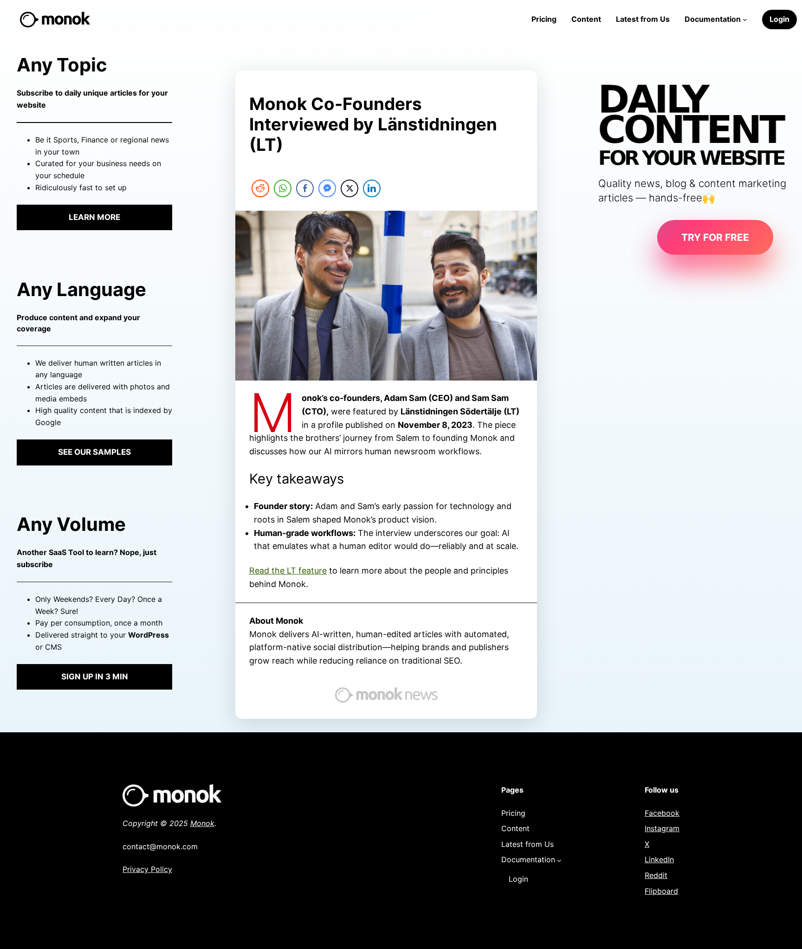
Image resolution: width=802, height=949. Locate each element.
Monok (202, 823)
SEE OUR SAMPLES (94, 452)
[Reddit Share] (260, 188)
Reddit (656, 875)
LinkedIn (659, 859)
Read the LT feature (288, 570)
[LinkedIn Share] (372, 188)
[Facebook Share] (305, 188)
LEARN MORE (94, 217)
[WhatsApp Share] (282, 188)
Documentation (713, 19)
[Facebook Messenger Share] (327, 188)
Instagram (662, 828)
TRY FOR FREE (715, 237)
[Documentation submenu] (745, 19)
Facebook (662, 813)
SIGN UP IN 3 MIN (94, 676)
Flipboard (661, 891)
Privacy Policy (147, 869)
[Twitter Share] (349, 188)
